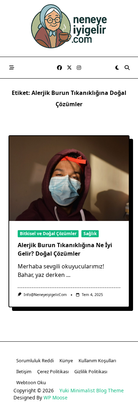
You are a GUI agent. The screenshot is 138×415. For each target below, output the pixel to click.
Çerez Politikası (53, 371)
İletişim (23, 371)
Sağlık (90, 234)
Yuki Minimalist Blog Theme (91, 390)
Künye (66, 360)
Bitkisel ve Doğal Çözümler (48, 234)
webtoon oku (31, 382)
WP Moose (56, 397)
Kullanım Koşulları (97, 360)
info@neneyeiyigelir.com (45, 294)
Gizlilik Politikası (90, 371)
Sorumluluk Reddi (35, 360)
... (68, 275)
